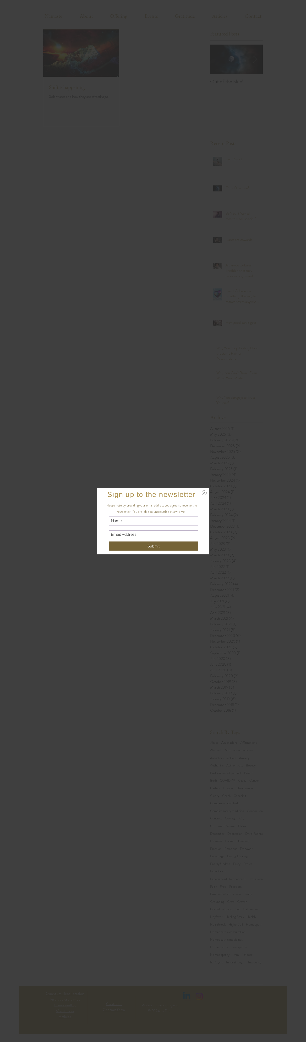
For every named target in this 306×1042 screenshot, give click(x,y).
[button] (204, 492)
